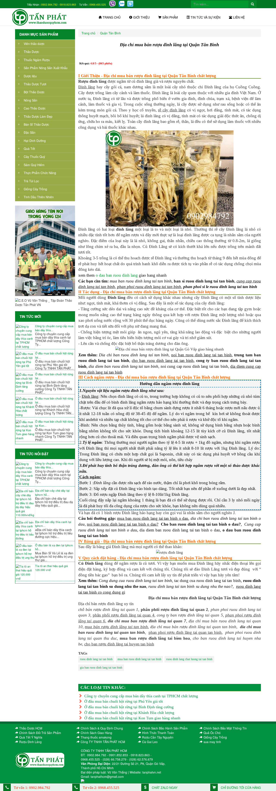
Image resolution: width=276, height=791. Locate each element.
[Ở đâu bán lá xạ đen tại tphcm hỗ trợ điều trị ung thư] (25, 551)
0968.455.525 (97, 4)
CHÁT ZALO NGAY (164, 787)
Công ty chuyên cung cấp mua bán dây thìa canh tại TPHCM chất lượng (141, 696)
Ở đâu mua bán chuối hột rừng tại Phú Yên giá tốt (123, 701)
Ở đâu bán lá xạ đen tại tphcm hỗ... (54, 547)
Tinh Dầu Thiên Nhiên (39, 197)
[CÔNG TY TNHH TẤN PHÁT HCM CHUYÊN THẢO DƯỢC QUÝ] (39, 17)
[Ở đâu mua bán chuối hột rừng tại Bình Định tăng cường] (25, 382)
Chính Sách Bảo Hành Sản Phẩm (165, 728)
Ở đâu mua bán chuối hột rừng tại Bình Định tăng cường (129, 707)
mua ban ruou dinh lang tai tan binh (139, 659)
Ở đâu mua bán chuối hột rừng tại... (54, 355)
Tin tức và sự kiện (205, 17)
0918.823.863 (68, 4)
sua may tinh (212, 742)
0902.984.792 (49, 4)
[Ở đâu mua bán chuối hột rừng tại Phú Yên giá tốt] (25, 359)
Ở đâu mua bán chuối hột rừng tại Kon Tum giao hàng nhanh (132, 718)
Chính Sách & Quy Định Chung (102, 728)
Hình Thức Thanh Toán (158, 733)
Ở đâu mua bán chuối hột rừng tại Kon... (54, 424)
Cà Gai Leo (150, 742)
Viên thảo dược (34, 43)
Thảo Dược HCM (30, 728)
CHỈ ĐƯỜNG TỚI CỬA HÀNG (240, 787)
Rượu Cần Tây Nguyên (157, 737)
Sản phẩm (170, 17)
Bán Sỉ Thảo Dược (36, 124)
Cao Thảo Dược (34, 108)
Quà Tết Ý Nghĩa (30, 737)
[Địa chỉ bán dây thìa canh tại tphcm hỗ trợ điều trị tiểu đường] (25, 530)
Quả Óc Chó (212, 733)
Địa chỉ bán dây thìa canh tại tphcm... (53, 524)
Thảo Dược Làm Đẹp (38, 116)
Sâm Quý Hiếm (34, 165)
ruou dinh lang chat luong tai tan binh (189, 659)
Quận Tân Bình (110, 33)
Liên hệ (239, 17)
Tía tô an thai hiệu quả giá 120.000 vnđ (51, 568)
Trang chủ (112, 17)
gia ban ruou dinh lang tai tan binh (101, 667)
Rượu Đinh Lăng (30, 742)
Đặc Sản (29, 132)
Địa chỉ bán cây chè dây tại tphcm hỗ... (52, 493)
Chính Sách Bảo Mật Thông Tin (225, 728)
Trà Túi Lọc (31, 181)
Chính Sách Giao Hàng (96, 733)
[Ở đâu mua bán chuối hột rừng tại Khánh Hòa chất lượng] (25, 406)
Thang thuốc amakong (96, 737)
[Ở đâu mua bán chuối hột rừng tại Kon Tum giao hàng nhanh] (25, 430)
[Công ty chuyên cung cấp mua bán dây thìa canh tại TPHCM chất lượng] (25, 336)
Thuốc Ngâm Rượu (37, 60)
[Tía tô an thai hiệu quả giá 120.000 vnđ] (25, 572)
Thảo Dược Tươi (35, 84)
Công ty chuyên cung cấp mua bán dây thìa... (54, 328)
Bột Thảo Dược (34, 92)
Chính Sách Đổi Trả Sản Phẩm (40, 733)
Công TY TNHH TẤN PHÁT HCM (103, 742)
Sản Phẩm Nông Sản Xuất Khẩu (45, 68)
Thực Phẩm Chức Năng (40, 173)
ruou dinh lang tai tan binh (96, 659)
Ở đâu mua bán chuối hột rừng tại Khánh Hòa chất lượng (129, 712)
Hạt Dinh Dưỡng (35, 140)
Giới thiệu (141, 17)
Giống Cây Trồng (35, 189)
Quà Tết (29, 148)
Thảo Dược (31, 51)
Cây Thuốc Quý (34, 156)
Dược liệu (30, 76)
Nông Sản (30, 100)
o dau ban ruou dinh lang (117, 275)
